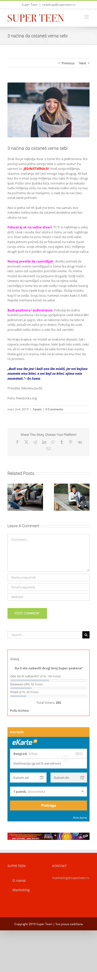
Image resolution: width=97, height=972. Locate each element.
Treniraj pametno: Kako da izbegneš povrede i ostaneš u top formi (65, 485)
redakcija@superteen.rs (58, 4)
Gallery (31, 485)
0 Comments (54, 409)
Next (82, 63)
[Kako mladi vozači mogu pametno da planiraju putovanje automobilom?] (25, 497)
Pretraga (48, 805)
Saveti (37, 409)
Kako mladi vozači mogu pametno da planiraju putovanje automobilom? (19, 485)
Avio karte (80, 817)
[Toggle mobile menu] (87, 16)
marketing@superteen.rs (70, 878)
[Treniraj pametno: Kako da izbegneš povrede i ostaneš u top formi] (72, 497)
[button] (11, 497)
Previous (68, 63)
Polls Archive (19, 710)
